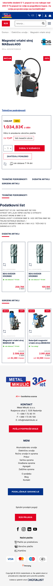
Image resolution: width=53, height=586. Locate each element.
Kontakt (26, 480)
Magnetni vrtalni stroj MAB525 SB (13, 341)
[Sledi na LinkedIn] (29, 529)
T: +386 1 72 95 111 (26, 414)
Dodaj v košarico (29, 148)
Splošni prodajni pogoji (26, 507)
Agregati (26, 466)
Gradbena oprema (26, 463)
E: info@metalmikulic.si (26, 420)
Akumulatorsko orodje (26, 447)
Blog (26, 477)
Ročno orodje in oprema (26, 453)
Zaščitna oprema (26, 469)
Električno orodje (19, 32)
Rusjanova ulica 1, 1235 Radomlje (26, 410)
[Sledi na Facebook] (18, 529)
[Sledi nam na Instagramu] (24, 529)
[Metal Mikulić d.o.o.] (15, 15)
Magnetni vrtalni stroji (40, 32)
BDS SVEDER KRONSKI (9, 274)
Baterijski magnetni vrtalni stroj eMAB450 (39, 341)
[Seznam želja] (39, 15)
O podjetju (26, 473)
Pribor (26, 457)
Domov (5, 32)
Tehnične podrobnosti (14, 110)
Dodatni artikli (41, 179)
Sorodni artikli (10, 183)
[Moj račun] (45, 15)
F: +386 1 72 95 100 (26, 417)
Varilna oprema (26, 460)
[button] (50, 15)
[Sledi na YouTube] (35, 529)
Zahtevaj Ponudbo (17, 156)
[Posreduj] (43, 23)
